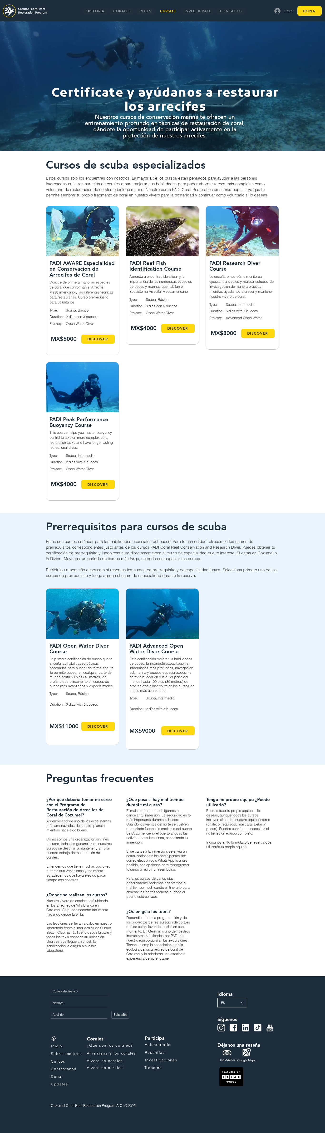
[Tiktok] (257, 1027)
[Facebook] (233, 1027)
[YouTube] (270, 1027)
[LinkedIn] (245, 1027)
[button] (122, 11)
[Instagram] (221, 1027)
